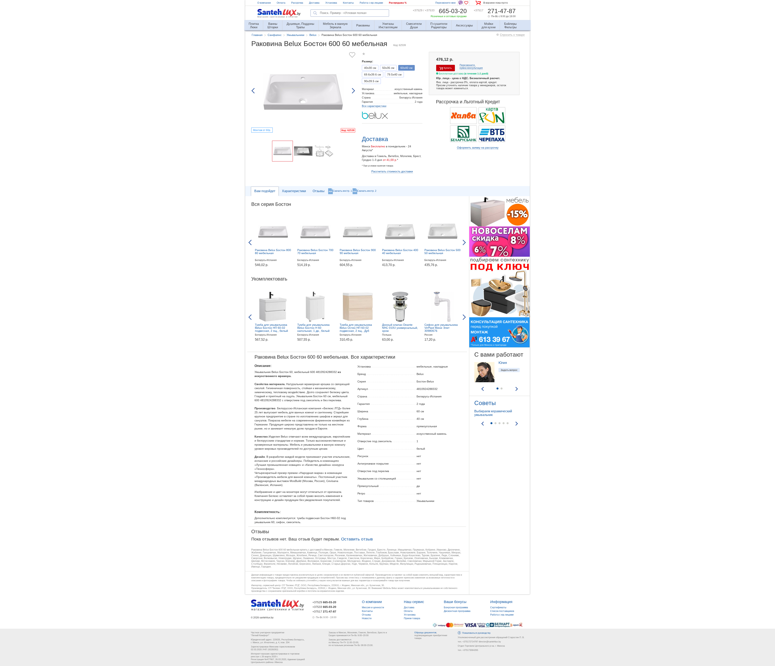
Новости (367, 618)
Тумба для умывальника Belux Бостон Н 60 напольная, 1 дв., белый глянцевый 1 (313, 329)
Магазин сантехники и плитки (277, 17)
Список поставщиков (502, 611)
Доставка (314, 2)
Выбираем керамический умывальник (493, 413)
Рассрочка (297, 2)
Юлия (503, 362)
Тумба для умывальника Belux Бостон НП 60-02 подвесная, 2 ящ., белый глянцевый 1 (271, 329)
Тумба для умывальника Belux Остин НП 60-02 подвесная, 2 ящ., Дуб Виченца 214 (356, 329)
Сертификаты (498, 607)
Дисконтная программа (457, 611)
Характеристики (294, 191)
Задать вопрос (509, 370)
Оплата (281, 2)
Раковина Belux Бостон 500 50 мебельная (442, 251)
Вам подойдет (264, 191)
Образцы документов (425, 632)
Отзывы (319, 191)
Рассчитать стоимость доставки (392, 171)
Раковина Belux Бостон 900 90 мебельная (358, 251)
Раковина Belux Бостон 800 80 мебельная (273, 251)
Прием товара (412, 618)
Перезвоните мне (445, 2)
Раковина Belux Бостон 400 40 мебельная (400, 251)
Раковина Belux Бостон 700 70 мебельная (315, 251)
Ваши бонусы (455, 602)
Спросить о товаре (512, 34)
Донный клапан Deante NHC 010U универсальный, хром (400, 327)
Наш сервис (414, 602)
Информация (501, 602)
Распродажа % (398, 2)
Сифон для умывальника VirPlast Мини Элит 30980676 (441, 327)
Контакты (348, 2)
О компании (264, 2)
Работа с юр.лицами (371, 2)
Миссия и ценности (373, 607)
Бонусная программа (456, 607)
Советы (485, 403)
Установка (331, 2)
